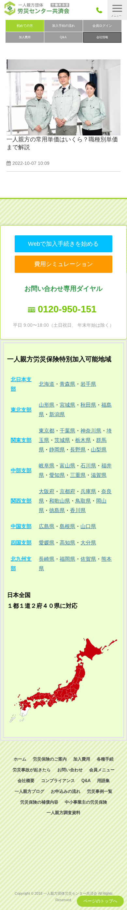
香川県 (78, 510)
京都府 (67, 491)
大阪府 (46, 491)
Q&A (63, 37)
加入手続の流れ (63, 25)
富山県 (67, 465)
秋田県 (88, 405)
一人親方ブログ (29, 791)
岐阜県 (46, 465)
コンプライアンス (58, 780)
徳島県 (57, 510)
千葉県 (67, 430)
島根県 (67, 526)
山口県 (88, 526)
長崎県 (46, 559)
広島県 (46, 526)
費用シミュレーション (63, 264)
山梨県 (98, 449)
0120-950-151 (67, 309)
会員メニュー (102, 769)
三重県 (78, 475)
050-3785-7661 (101, 10)
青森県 (67, 384)
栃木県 (83, 440)
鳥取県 (83, 501)
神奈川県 (90, 430)
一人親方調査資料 (63, 812)
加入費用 (25, 37)
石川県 (88, 465)
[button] (117, 10)
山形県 (46, 405)
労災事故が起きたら (32, 769)
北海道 (46, 384)
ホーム (20, 759)
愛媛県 (46, 542)
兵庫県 (88, 491)
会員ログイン (102, 25)
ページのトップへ (100, 901)
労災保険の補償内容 (39, 802)
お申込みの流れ (65, 791)
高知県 (67, 542)
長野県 (78, 449)
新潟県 (57, 414)
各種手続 (105, 759)
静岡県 (57, 449)
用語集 (103, 780)
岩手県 (88, 384)
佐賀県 (88, 559)
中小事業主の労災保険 (86, 802)
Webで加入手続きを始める (63, 244)
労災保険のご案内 (50, 759)
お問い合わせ (70, 769)
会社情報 (102, 37)
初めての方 (25, 25)
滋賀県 (98, 475)
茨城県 (62, 440)
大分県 (88, 542)
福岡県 (67, 559)
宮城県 (67, 405)
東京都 (46, 430)
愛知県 (57, 475)
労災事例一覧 (99, 791)
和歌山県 (59, 501)
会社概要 (26, 780)
